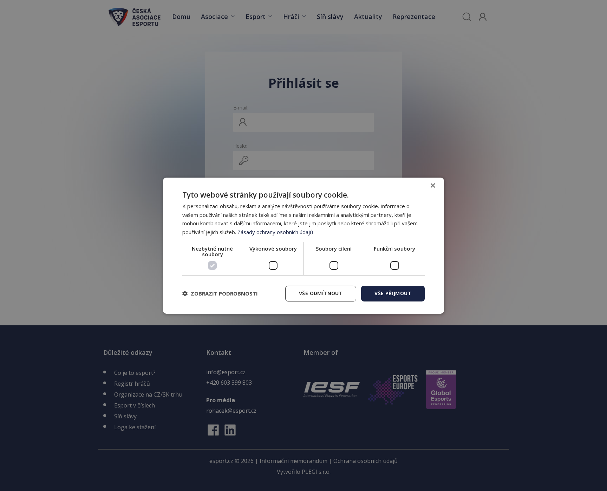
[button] (220, 293)
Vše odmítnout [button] (320, 293)
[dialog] (303, 245)
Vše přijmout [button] (392, 293)
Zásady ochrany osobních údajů (275, 231)
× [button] (432, 185)
